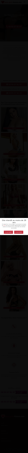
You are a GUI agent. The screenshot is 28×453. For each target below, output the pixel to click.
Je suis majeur (8, 232)
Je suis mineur (19, 232)
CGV (4, 225)
